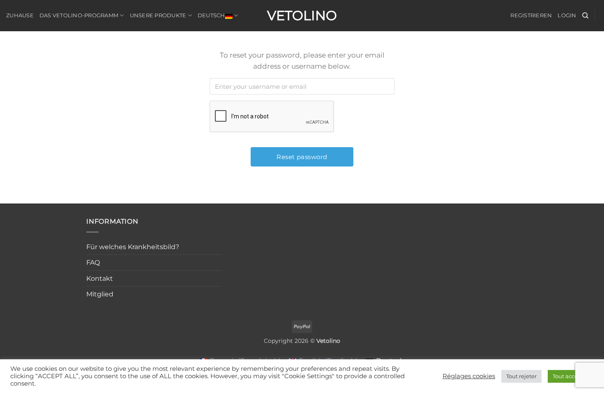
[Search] (585, 15)
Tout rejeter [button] (521, 376)
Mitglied (99, 294)
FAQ (93, 262)
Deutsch (211, 15)
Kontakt (99, 278)
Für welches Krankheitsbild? (132, 247)
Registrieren (531, 15)
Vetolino (302, 15)
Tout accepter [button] (571, 376)
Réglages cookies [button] (469, 376)
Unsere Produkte (158, 15)
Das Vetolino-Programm (78, 15)
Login (567, 15)
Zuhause (20, 15)
